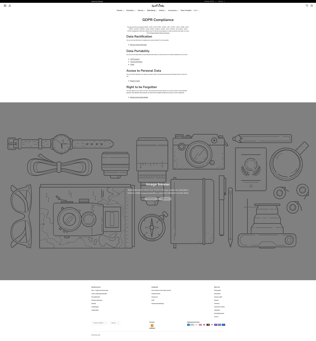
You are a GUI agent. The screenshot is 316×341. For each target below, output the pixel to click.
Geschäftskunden (219, 313)
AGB (152, 300)
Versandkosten (95, 297)
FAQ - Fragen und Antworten (99, 290)
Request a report (135, 81)
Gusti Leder (97, 335)
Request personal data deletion (139, 97)
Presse (216, 317)
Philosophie (217, 290)
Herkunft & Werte (219, 307)
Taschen (119, 10)
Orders (132, 64)
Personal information (136, 62)
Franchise (216, 303)
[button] (5, 5)
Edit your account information (138, 45)
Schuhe (161, 10)
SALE (195, 10)
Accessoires (172, 10)
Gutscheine (217, 294)
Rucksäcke (130, 10)
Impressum (154, 297)
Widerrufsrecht (155, 294)
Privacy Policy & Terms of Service (159, 33)
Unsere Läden (218, 297)
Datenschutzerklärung (157, 303)
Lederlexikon (95, 310)
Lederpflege (95, 307)
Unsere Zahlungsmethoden (99, 294)
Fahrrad (140, 10)
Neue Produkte (186, 10)
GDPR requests (134, 59)
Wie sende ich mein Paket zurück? (161, 290)
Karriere (216, 300)
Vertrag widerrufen (96, 300)
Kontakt (93, 303)
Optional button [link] (151, 199)
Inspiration (217, 310)
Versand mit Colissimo (97, 1)
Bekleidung (151, 10)
